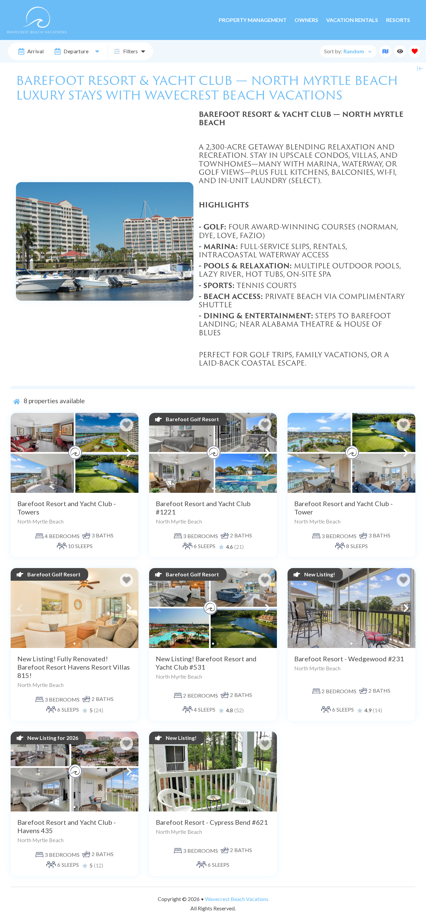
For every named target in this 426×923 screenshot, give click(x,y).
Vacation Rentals (352, 20)
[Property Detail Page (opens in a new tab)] (74, 453)
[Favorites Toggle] (415, 51)
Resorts (398, 20)
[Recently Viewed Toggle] (400, 51)
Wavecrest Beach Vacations (237, 899)
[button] (20, 453)
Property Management (253, 20)
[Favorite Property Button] (126, 425)
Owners (306, 20)
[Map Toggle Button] (385, 51)
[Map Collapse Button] (420, 69)
